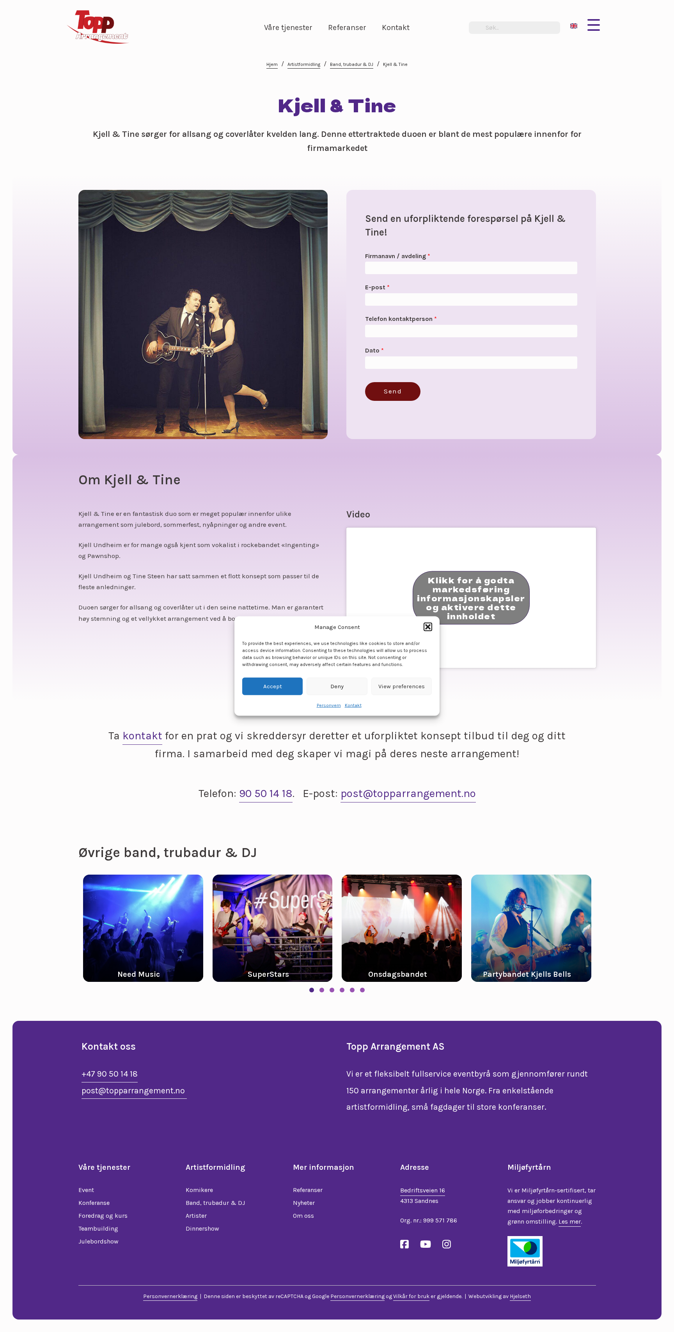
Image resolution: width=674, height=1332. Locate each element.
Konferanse (94, 1202)
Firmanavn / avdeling (397, 256)
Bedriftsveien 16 (422, 1190)
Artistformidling (303, 64)
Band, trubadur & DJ (351, 64)
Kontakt (353, 705)
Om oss (303, 1215)
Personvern (329, 705)
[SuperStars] (150, 928)
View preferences (401, 686)
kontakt (142, 735)
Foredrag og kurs (103, 1215)
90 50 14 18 (266, 793)
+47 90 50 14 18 (110, 1074)
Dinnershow (202, 1228)
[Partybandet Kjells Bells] (408, 928)
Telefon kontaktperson (401, 318)
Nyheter (304, 1202)
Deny (337, 686)
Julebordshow (98, 1241)
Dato (374, 350)
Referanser (308, 1190)
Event (86, 1190)
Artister (196, 1215)
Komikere (199, 1190)
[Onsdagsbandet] (279, 928)
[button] (428, 627)
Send (393, 391)
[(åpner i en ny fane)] (525, 1250)
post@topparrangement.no (408, 793)
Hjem (272, 64)
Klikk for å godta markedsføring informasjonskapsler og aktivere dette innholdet (471, 597)
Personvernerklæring (170, 1296)
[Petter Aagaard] (538, 928)
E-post (377, 287)
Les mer (570, 1221)
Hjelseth (520, 1296)
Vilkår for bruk (411, 1296)
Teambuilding (98, 1228)
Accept (272, 686)
